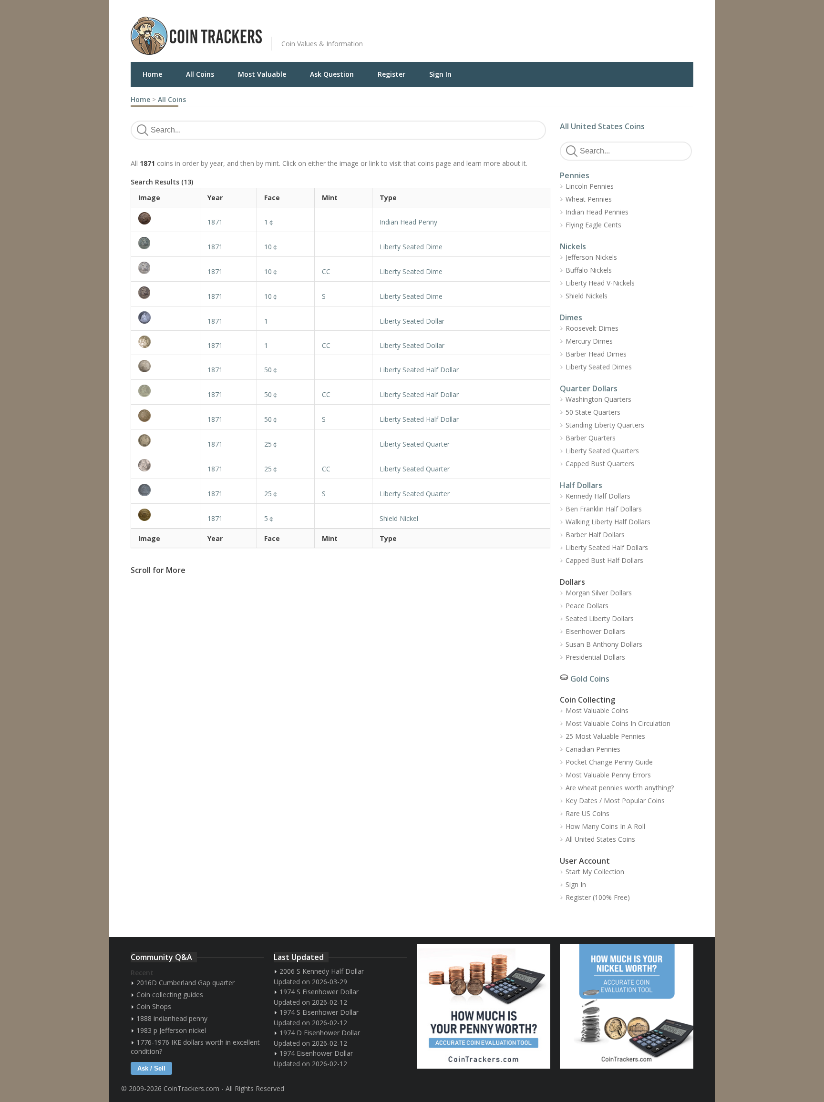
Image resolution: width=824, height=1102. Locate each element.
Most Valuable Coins (597, 710)
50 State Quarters (593, 412)
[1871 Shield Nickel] (165, 515)
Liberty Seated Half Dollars (607, 547)
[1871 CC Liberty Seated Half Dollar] (165, 391)
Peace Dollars (587, 605)
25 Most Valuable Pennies (605, 736)
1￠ (269, 221)
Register (391, 74)
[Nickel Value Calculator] (626, 1006)
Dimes (571, 317)
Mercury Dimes (589, 341)
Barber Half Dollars (595, 534)
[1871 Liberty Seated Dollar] (165, 317)
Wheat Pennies (589, 199)
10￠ (271, 246)
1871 (215, 221)
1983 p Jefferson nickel (171, 1030)
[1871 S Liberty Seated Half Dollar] (165, 415)
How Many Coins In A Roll (605, 826)
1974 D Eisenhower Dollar (319, 1032)
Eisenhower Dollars (595, 631)
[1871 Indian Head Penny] (165, 218)
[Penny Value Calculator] (483, 1006)
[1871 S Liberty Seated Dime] (165, 292)
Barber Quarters (591, 437)
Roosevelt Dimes (592, 328)
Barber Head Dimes (596, 353)
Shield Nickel (399, 518)
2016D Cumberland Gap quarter (185, 982)
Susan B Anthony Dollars (604, 644)
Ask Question (332, 74)
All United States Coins (602, 126)
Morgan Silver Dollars (599, 592)
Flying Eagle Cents (593, 224)
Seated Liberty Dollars (600, 618)
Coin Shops (153, 1006)
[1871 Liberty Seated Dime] (165, 243)
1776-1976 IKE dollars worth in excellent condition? (195, 1047)
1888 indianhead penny (171, 1018)
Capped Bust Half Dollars (604, 560)
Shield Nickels (587, 295)
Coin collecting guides (169, 994)
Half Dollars (581, 485)
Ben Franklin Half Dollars (604, 508)
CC (326, 271)
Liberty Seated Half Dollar (419, 369)
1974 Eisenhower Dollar (316, 1053)
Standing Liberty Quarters (605, 424)
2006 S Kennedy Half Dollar (321, 971)
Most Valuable (262, 74)
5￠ (269, 518)
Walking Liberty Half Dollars (608, 521)
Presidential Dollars (595, 657)
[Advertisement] (528, 28)
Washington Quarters (598, 399)
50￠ (271, 369)
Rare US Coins (587, 813)
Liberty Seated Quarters (602, 450)
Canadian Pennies (593, 749)
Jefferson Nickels (591, 257)
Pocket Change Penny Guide (609, 761)
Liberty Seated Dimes (599, 366)
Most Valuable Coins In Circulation (618, 723)
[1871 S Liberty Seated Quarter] (165, 490)
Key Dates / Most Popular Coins (615, 800)
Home (152, 74)
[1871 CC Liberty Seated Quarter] (165, 465)
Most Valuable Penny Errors (608, 774)
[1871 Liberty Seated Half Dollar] (165, 366)
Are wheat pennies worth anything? (620, 787)
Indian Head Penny (408, 221)
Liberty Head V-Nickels (600, 282)
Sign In (440, 74)
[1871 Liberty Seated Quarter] (165, 440)
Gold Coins (589, 678)
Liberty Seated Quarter (415, 444)
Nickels (573, 246)
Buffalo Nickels (589, 270)
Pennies (574, 175)
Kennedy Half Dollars (598, 495)
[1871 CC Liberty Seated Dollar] (165, 342)
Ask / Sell (151, 1068)
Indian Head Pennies (597, 211)
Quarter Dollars (589, 388)
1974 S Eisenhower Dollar (319, 991)
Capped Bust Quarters (600, 463)
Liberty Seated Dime (411, 246)
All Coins (200, 74)
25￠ (271, 444)
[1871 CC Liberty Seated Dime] (165, 268)
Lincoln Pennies (590, 186)
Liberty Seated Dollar (412, 321)
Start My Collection (595, 871)
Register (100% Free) (598, 897)
